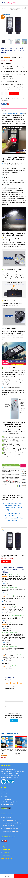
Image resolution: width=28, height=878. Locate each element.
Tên (6, 700)
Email (6, 706)
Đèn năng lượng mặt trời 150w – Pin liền (13, 113)
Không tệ (10, 685)
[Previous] (3, 25)
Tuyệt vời (21, 685)
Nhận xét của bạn (10, 688)
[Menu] (26, 3)
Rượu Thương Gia (8, 804)
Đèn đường (14, 9)
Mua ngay (14, 93)
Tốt (17, 685)
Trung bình (14, 686)
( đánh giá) (13, 57)
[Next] (24, 25)
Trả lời (3, 583)
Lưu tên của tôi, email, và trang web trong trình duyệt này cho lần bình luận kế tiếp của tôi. (14, 715)
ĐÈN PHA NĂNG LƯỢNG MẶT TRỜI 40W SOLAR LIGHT (6, 752)
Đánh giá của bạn (9, 679)
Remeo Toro (6, 852)
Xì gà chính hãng (7, 855)
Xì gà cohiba (6, 844)
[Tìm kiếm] (23, 2)
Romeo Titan (6, 849)
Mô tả (4, 110)
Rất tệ (7, 685)
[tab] (14, 110)
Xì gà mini (5, 847)
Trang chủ (5, 8)
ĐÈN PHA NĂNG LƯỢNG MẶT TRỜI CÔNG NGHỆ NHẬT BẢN (20, 752)
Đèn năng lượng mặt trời (18, 8)
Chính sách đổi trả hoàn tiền (10, 828)
